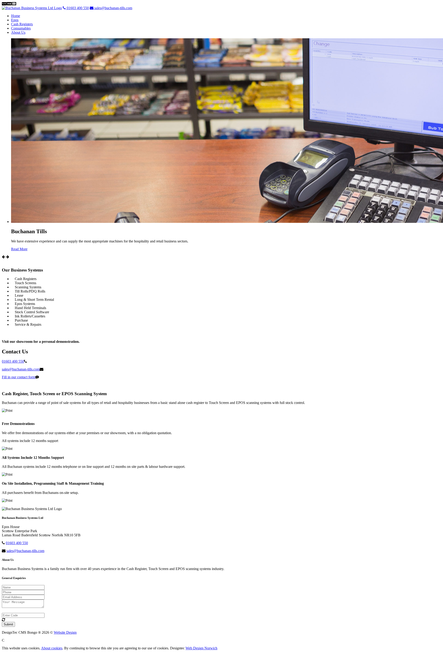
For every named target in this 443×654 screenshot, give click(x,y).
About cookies (51, 648)
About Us (18, 32)
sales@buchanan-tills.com (112, 8)
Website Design (65, 632)
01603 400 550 (77, 8)
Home (15, 16)
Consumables (21, 28)
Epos (14, 20)
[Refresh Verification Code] (3, 620)
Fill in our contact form (18, 377)
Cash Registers (22, 24)
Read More (19, 249)
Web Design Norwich (201, 648)
